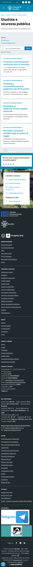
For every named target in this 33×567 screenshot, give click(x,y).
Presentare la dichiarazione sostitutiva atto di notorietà (16, 63)
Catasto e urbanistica (7, 287)
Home (2, 15)
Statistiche (4, 479)
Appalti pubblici (5, 281)
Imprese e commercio (7, 298)
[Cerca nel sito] (28, 8)
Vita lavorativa (5, 313)
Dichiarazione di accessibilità (9, 442)
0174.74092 (7, 373)
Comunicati (4, 331)
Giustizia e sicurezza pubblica (12, 59)
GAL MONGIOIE (6, 498)
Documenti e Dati (6, 253)
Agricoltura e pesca (7, 272)
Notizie (3, 323)
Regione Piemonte (7, 2)
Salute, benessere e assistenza (10, 304)
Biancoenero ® (17, 560)
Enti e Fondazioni (6, 256)
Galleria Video (5, 356)
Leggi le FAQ (5, 448)
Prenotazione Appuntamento (10, 450)
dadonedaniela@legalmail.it (12, 430)
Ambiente (4, 275)
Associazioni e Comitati (8, 362)
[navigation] (4, 8)
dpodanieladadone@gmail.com (14, 428)
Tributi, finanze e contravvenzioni (11, 307)
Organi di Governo (6, 245)
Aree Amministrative (7, 248)
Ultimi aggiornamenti (7, 477)
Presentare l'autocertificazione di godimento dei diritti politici (16, 86)
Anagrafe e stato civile (8, 278)
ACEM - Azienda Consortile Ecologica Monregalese (16, 501)
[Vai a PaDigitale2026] (12, 235)
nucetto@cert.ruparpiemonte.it (14, 380)
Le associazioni (5, 328)
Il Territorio (4, 350)
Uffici (2, 250)
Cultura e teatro (6, 326)
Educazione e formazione (8, 292)
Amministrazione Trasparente (10, 439)
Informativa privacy (7, 465)
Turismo (3, 310)
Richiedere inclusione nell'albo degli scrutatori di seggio (15, 133)
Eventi (3, 344)
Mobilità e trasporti (7, 301)
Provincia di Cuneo (6, 495)
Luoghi (3, 347)
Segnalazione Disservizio (8, 453)
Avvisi (3, 334)
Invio (28, 48)
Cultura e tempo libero (8, 289)
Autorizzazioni (5, 284)
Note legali (4, 468)
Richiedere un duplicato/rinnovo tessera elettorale (15, 108)
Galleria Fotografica (7, 353)
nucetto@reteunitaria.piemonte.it (15, 382)
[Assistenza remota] (18, 555)
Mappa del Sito (5, 482)
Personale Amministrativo (9, 259)
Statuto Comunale (6, 462)
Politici (3, 262)
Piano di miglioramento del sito (10, 445)
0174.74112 (7, 371)
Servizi (8, 15)
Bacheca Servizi (6, 459)
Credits (3, 474)
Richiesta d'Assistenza (8, 456)
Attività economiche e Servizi (10, 359)
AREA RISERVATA (16, 564)
